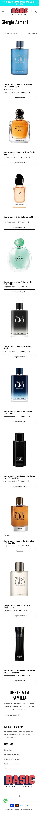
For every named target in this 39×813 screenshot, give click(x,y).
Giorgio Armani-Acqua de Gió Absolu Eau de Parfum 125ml (19, 542)
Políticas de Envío (10, 769)
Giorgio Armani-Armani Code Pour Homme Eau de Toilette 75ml (19, 671)
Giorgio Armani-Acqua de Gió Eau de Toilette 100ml (17, 607)
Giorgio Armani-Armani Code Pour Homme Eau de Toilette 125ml (19, 477)
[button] (2, 11)
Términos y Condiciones (12, 755)
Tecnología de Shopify (27, 809)
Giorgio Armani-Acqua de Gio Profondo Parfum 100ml (18, 412)
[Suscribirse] (32, 715)
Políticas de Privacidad (12, 759)
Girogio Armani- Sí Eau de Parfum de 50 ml (18, 218)
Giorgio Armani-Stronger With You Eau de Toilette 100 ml (19, 153)
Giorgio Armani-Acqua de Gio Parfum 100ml (17, 348)
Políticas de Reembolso (12, 764)
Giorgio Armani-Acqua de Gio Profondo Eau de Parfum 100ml (18, 85)
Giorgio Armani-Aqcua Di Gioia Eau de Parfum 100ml (18, 283)
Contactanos (8, 750)
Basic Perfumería (15, 809)
